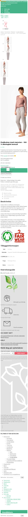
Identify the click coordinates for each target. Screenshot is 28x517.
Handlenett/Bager (10, 469)
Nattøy (13, 32)
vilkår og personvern (7, 360)
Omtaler (6, 198)
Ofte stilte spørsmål (16, 343)
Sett (11, 452)
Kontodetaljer (12, 503)
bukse (2, 187)
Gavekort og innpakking (12, 474)
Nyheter (9, 438)
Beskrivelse (7, 193)
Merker (6, 492)
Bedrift (3, 337)
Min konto (7, 497)
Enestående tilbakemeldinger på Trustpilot (16, 1)
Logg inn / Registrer (13, 499)
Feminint (7, 32)
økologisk (18, 187)
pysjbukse (4, 188)
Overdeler (10, 440)
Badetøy (9, 449)
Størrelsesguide (5, 165)
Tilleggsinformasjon (10, 195)
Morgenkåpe (11, 459)
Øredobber (10, 462)
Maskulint (7, 464)
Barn (5, 466)
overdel (5, 156)
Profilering (7, 491)
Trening (9, 445)
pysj (23, 187)
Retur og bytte (5, 343)
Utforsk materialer (19, 336)
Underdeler (19, 32)
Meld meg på (21, 353)
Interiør (6, 467)
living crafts (11, 187)
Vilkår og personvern (7, 344)
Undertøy (10, 447)
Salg (5, 471)
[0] (5, 24)
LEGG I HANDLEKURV (6, 171)
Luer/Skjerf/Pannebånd (14, 461)
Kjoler (8, 443)
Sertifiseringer (9, 336)
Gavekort (24, 343)
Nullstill (13, 167)
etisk (6, 187)
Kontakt (7, 12)
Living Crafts (8, 190)
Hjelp (8, 504)
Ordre (9, 501)
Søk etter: (3, 477)
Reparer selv (8, 473)
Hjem (2, 32)
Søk (22, 477)
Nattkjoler (13, 454)
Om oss (7, 9)
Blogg (6, 11)
